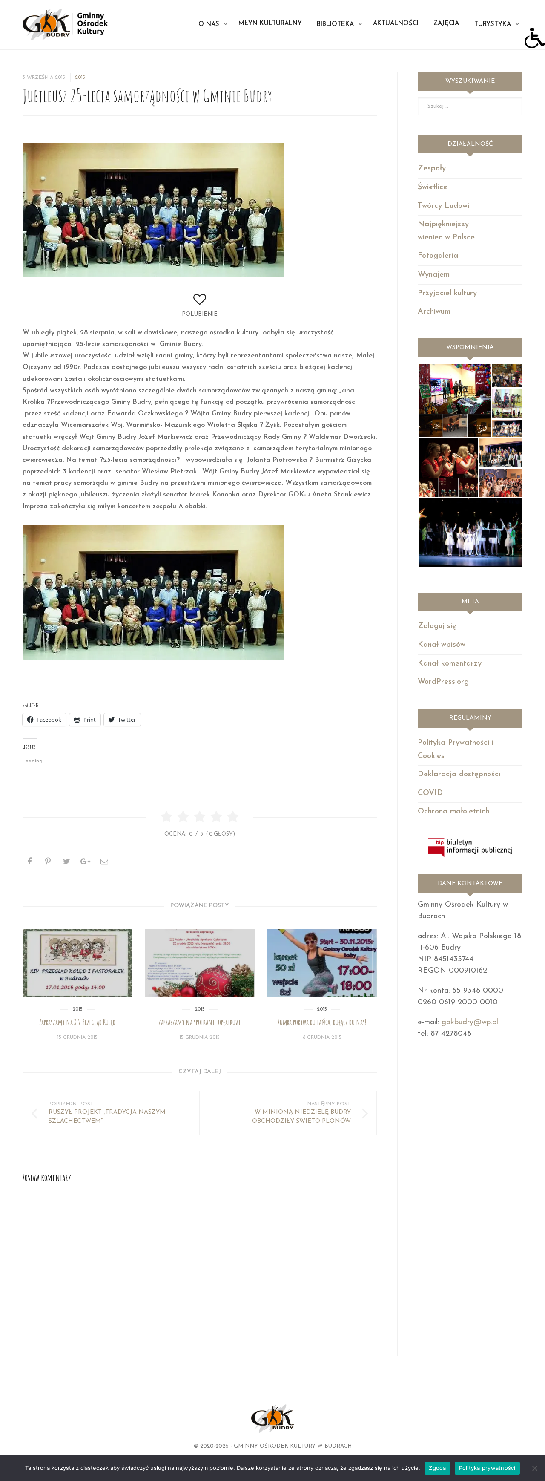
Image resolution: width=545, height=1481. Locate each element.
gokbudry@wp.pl (470, 1022)
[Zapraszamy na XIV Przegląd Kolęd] (77, 963)
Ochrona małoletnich (453, 811)
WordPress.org (443, 682)
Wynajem (434, 275)
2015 (80, 77)
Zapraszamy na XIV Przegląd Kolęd (77, 1022)
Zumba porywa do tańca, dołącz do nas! (322, 1022)
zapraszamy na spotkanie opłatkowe (199, 1022)
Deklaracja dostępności (459, 774)
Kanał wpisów (441, 645)
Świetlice (432, 187)
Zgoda (437, 1467)
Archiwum (434, 312)
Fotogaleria (438, 256)
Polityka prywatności (487, 1467)
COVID (430, 793)
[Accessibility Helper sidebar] (535, 38)
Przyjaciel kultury (447, 293)
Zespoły (432, 169)
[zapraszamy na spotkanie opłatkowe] (199, 963)
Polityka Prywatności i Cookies (455, 749)
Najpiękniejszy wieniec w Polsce (446, 231)
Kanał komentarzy (450, 664)
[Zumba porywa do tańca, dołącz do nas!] (322, 963)
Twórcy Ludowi (443, 206)
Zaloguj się (437, 626)
